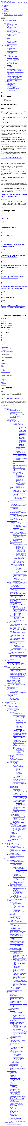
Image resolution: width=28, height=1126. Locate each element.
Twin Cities (6, 11)
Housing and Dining (12, 710)
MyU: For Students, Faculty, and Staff (13, 15)
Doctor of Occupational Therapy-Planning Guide (19, 608)
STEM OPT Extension (18, 969)
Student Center (13, 1115)
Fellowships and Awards (16, 585)
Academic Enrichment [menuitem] (12, 30)
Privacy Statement (14, 404)
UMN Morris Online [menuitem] (12, 34)
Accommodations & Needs (19, 734)
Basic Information (17, 498)
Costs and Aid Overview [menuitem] (13, 46)
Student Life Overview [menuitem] (12, 56)
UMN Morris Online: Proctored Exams (18, 647)
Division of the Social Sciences (17, 564)
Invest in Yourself (14, 758)
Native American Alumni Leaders (18, 931)
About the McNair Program (20, 515)
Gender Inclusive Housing (19, 741)
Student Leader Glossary (16, 838)
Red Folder (19, 773)
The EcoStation (17, 891)
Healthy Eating (13, 812)
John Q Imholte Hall (15, 1092)
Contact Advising (20, 452)
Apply (5, 666)
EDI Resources (13, 917)
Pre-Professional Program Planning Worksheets (23, 436)
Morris (5, 8)
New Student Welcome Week (14, 846)
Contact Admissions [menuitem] (12, 44)
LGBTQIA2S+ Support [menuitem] (13, 77)
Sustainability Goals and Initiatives (18, 886)
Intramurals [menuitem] (9, 66)
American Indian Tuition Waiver (18, 692)
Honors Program (14, 507)
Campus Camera (14, 1064)
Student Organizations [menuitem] (12, 58)
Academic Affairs (14, 1020)
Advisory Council (17, 875)
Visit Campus (7, 702)
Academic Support (11, 420)
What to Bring (19, 754)
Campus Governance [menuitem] (12, 87)
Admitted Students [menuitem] (11, 42)
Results (12, 659)
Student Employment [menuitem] (12, 53)
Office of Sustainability (15, 896)
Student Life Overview (12, 706)
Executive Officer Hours (16, 836)
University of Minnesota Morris (8, 20)
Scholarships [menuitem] (10, 52)
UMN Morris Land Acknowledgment (14, 1007)
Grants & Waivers (14, 691)
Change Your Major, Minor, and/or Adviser (23, 429)
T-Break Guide (13, 833)
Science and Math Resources (20, 544)
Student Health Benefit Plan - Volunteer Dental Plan (20, 799)
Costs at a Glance (11, 688)
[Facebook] (14, 336)
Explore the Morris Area (16, 1050)
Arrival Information (18, 953)
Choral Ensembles (14, 586)
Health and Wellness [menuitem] (12, 63)
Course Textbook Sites (18, 495)
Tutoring (15, 463)
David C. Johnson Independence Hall (20, 717)
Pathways (12, 914)
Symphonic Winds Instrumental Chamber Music (17, 588)
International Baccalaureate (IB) (14, 664)
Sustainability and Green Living (14, 885)
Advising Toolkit (20, 426)
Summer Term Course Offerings (18, 656)
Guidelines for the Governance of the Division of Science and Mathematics (21, 552)
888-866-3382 (9, 327)
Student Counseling (18, 766)
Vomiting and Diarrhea (21, 805)
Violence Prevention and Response (18, 826)
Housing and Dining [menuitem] (12, 60)
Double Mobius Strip (18, 1057)
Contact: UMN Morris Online (17, 652)
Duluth (5, 6)
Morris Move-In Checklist (20, 752)
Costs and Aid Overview (13, 687)
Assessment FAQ (14, 417)
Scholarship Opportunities (16, 759)
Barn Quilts (16, 1055)
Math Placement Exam (12, 853)
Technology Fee (14, 839)
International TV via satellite (20, 491)
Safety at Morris (14, 824)
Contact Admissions (5, 330)
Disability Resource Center (19, 454)
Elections (12, 835)
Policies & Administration (13, 1065)
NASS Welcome (17, 925)
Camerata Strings (14, 590)
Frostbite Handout (20, 804)
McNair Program (14, 514)
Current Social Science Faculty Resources (18, 566)
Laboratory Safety (20, 546)
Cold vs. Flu (19, 803)
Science (12, 1107)
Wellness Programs (14, 814)
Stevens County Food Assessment (18, 873)
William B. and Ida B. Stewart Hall (18, 1121)
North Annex (13, 1097)
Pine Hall (18, 719)
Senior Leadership (11, 1009)
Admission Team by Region (14, 1124)
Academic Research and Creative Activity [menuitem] (17, 33)
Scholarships (10, 695)
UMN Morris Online (12, 623)
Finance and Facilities (15, 1036)
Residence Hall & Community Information (19, 714)
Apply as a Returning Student (14, 681)
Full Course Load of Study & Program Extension (19, 974)
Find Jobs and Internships (19, 474)
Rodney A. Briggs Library (16, 1104)
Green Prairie (13, 1086)
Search (2, 17)
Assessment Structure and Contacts (18, 415)
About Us (15, 1025)
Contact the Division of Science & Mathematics (19, 562)
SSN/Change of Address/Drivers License (19, 976)
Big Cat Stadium (14, 1073)
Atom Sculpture (17, 1054)
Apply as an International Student (15, 671)
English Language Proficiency (17, 674)
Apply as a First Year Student (14, 683)
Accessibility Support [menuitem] (12, 80)
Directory (3, 363)
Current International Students (17, 959)
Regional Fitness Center (16, 1103)
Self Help (18, 769)
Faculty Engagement (18, 865)
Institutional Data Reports (19, 1026)
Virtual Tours (13, 1046)
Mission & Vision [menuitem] (11, 83)
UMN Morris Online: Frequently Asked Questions (18, 639)
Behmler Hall (13, 1072)
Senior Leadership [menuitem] (11, 86)
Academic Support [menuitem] (11, 27)
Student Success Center (15, 422)
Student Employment (12, 701)
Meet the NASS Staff (18, 927)
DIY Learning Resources (19, 468)
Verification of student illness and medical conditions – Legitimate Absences (18, 1068)
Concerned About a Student (17, 942)
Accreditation (13, 995)
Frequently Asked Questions (20, 497)
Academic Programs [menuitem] (12, 24)
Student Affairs (13, 1037)
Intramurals (9, 842)
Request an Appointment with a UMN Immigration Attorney (19, 984)
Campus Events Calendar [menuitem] (13, 59)
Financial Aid (10, 690)
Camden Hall (13, 1076)
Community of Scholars (16, 697)
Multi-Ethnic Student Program (14, 990)
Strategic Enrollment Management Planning (18, 1013)
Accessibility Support (12, 991)
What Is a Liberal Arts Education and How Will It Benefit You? (18, 505)
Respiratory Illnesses (18, 794)
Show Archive (13, 621)
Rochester (6, 9)
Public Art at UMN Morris (16, 1051)
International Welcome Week (20, 955)
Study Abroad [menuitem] (10, 62)
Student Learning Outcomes (17, 998)
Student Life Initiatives (15, 934)
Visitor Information (11, 1071)
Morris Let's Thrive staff (19, 817)
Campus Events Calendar (13, 709)
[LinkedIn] (14, 341)
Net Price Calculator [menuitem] (12, 51)
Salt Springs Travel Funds (16, 935)
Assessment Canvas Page (16, 416)
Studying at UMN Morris (19, 958)
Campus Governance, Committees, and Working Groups (18, 1041)
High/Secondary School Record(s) (18, 673)
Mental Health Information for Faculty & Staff (19, 780)
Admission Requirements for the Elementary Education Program (18, 594)
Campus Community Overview (14, 860)
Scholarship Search (14, 699)
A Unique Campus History (16, 1001)
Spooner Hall (19, 720)
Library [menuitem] (8, 28)
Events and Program (18, 970)
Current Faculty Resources (19, 533)
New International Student (16, 951)
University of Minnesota (15, 401)
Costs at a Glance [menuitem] (11, 48)
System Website (4, 378)
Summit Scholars (17, 916)
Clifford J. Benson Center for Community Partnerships (17, 862)
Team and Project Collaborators (17, 657)
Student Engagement (18, 867)
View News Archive (6, 207)
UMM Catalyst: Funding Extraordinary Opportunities (17, 940)
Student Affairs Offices (15, 928)
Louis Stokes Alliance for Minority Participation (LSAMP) (19, 559)
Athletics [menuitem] (9, 65)
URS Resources (20, 620)
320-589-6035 (8, 326)
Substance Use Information (19, 822)
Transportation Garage (15, 1118)
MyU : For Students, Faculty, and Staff (13, 398)
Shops (11, 1110)
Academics (6, 408)
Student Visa (16, 956)
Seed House (13, 1108)
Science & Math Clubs (21, 556)
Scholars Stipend (14, 698)
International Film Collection (20, 490)
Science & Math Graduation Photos (20, 548)
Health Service (16, 789)
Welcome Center (14, 1119)
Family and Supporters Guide (14, 844)
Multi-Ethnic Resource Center (17, 1096)
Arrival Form (16, 952)
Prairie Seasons (17, 1052)
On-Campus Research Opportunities (15, 602)
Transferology (22, 440)
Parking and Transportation (16, 1047)
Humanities (13, 1090)
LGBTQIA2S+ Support (13, 988)
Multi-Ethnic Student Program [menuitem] (14, 79)
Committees (13, 832)
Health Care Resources (18, 801)
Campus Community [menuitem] (9, 67)
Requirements (16, 509)
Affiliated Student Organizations (17, 904)
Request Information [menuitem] (12, 41)
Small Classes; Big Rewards (17, 500)
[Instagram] (14, 340)
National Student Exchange (16, 519)
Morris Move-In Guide (18, 748)
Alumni (2, 369)
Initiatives (15, 818)
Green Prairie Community (19, 724)
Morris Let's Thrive (18, 765)
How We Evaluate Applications (17, 684)
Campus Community (9, 858)
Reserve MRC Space (18, 918)
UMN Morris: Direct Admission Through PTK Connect (18, 669)
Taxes (14, 972)
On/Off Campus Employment (17, 967)
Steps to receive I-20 (15, 678)
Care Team (12, 946)
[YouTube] (14, 338)
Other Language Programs (19, 535)
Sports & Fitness (14, 786)
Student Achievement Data (16, 997)
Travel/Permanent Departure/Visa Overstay (19, 979)
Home (5, 99)
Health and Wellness (12, 762)
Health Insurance (17, 790)
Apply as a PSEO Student (13, 680)
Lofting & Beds (20, 750)
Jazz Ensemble (13, 592)
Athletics (3, 370)
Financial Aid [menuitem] (10, 49)
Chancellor (12, 1011)
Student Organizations (12, 708)
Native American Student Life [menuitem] (14, 74)
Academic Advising (18, 424)
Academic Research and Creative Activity (17, 582)
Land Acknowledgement (7, 351)
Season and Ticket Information (17, 583)
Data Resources (17, 1029)
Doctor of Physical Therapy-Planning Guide (20, 611)
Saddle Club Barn (14, 1106)
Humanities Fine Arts (15, 1089)
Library (2, 366)
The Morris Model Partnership (17, 894)
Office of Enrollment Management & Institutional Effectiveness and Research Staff (20, 1032)
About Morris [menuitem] (7, 81)
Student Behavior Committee (20, 825)
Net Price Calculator (12, 694)
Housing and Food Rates (19, 730)
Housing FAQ (16, 740)
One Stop (6, 13)
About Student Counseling (19, 775)
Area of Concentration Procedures (18, 655)
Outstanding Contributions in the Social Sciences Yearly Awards (21, 570)
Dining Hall (13, 1083)
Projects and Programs (18, 868)
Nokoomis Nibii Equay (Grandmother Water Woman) (18, 1060)
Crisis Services (16, 777)
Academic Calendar (5, 372)
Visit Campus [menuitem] (10, 39)
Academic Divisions (12, 521)
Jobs (2, 365)
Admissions (6, 660)
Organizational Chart (15, 1043)
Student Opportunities (15, 616)
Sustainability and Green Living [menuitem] (14, 70)
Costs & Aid (7, 685)
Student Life (7, 705)
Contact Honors (17, 511)
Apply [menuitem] (8, 38)
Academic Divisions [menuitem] (12, 31)
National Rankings (14, 1002)
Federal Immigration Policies (20, 981)
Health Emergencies (18, 945)
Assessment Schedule (15, 410)
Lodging (9, 1044)
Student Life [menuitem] (7, 55)
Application (16, 508)
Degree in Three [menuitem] (11, 26)
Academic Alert (17, 423)
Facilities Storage (14, 1085)
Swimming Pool (14, 1117)
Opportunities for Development (17, 909)
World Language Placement (21, 444)
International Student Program (14, 949)
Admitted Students (8, 843)
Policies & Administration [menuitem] (13, 88)
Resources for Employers (19, 481)
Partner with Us (17, 864)
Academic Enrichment (12, 502)
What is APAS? (23, 441)
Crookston (6, 5)
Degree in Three (11, 419)
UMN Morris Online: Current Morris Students (17, 633)
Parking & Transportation (7, 348)
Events (2, 367)
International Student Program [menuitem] (14, 76)
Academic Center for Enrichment (18, 512)
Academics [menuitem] (6, 23)
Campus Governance (12, 1039)
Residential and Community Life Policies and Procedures (20, 732)
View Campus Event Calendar (8, 312)
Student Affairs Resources (16, 944)
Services (18, 768)
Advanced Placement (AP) (13, 662)
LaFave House (13, 1093)
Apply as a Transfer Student (14, 667)
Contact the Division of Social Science (18, 580)
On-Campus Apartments (19, 728)
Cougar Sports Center (15, 1079)
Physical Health (14, 787)
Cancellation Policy (15, 761)
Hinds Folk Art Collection (19, 574)
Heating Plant (13, 1087)
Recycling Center (14, 1101)
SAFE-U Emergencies (6, 357)
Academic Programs (12, 409)
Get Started (12, 757)
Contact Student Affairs (15, 948)
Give (2, 391)
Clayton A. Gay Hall (21, 722)
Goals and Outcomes (15, 930)
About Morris (4, 350)
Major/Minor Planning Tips (22, 432)
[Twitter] (14, 337)
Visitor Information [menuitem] (11, 90)
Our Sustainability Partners (16, 892)
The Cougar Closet (21, 483)
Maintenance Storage (15, 1094)
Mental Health (13, 764)
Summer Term (10, 653)
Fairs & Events (19, 479)
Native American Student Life (14, 921)
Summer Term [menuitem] (10, 35)
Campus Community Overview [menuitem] (14, 69)
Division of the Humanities (16, 532)
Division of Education (15, 522)
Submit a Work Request (19, 736)
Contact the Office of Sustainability (18, 898)
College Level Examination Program (16, 663)
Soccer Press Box (14, 1111)
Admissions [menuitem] (6, 37)
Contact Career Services (20, 485)
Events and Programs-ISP (16, 987)
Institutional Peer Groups (19, 1027)
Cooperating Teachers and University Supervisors (16, 597)
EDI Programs (13, 902)
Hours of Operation (15, 1062)
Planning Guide (17, 613)
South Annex (13, 1113)
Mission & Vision (11, 994)
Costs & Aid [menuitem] (7, 45)
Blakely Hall (19, 726)
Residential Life (14, 712)
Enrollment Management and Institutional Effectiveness (17, 1022)
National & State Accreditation (17, 524)
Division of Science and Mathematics (16, 542)
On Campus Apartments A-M (17, 1099)
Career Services (17, 472)
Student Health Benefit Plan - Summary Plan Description (20, 796)
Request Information (12, 703)
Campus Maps (4, 347)
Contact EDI (13, 920)
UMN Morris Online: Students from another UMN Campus (17, 627)
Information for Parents (18, 782)
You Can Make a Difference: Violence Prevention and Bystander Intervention (20, 829)
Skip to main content (6, 1)
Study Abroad (10, 755)
